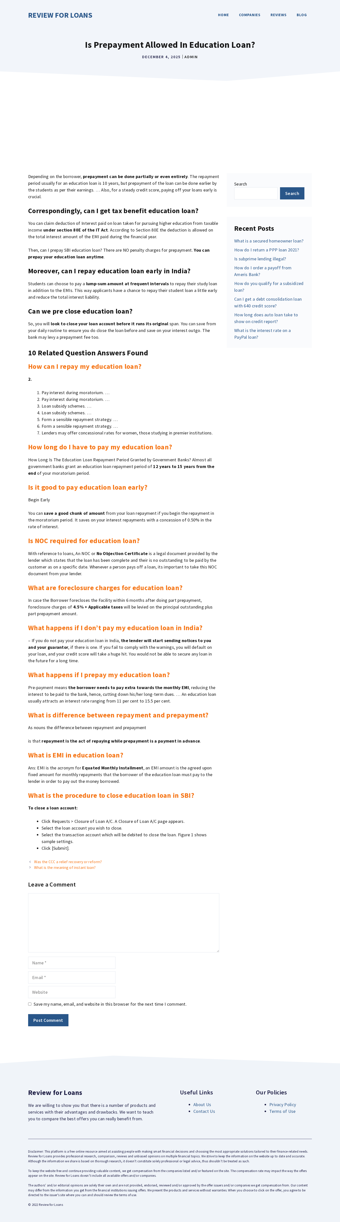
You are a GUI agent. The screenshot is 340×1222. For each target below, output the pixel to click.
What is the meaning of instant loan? (65, 867)
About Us (202, 1104)
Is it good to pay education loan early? (88, 487)
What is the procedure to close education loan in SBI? (111, 795)
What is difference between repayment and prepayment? (118, 714)
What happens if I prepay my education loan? (99, 674)
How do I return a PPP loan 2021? (266, 250)
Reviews (279, 14)
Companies (250, 14)
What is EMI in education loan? (75, 755)
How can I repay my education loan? (84, 366)
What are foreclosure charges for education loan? (105, 587)
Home (223, 14)
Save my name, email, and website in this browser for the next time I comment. (110, 1004)
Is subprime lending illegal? (260, 259)
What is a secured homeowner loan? (268, 241)
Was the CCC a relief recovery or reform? (68, 861)
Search (240, 184)
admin (191, 56)
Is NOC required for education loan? (84, 540)
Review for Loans (60, 15)
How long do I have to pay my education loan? (100, 446)
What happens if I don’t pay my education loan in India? (115, 627)
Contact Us (204, 1111)
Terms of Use (282, 1111)
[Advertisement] (170, 121)
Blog (302, 14)
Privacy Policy (282, 1104)
